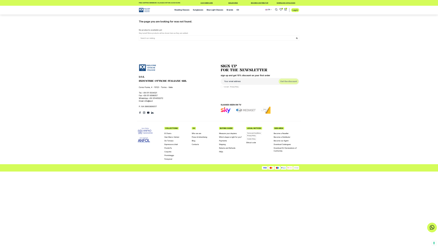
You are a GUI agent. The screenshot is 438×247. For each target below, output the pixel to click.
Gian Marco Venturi (171, 137)
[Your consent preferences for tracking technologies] (434, 243)
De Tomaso (168, 141)
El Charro (167, 133)
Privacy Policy (234, 87)
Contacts (195, 144)
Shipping (222, 144)
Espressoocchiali (171, 144)
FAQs (221, 152)
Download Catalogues (282, 144)
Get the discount (288, 81)
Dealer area (233, 3)
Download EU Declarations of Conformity (285, 149)
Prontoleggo (169, 155)
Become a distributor (259, 3)
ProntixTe (168, 148)
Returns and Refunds (227, 148)
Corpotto (167, 152)
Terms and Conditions (254, 133)
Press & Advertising (199, 137)
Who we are (196, 133)
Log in (295, 10)
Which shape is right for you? (230, 137)
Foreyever (168, 159)
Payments (223, 141)
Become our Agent (281, 141)
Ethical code (251, 142)
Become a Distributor (282, 137)
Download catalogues (286, 3)
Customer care (207, 3)
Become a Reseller (281, 133)
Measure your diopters (228, 133)
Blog (193, 141)
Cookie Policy (251, 139)
